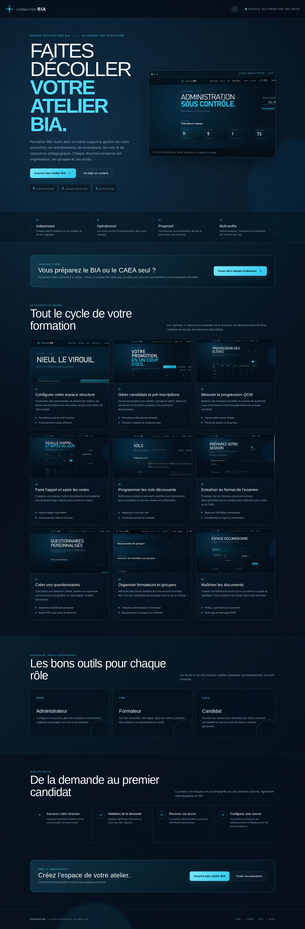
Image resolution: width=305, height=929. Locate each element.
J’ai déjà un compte (95, 173)
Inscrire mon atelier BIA (50, 173)
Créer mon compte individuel (237, 270)
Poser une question (249, 876)
